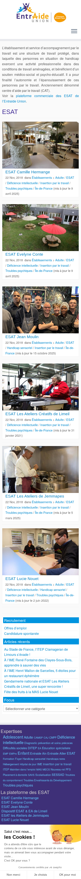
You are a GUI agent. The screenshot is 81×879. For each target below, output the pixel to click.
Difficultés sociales (15, 748)
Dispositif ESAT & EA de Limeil (24, 811)
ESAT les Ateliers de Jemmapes (25, 815)
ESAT (70, 177)
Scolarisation (43, 775)
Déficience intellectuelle (23, 183)
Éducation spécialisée (56, 748)
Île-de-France (44, 188)
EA (39, 748)
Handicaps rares (55, 758)
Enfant (23, 753)
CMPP (52, 737)
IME (39, 764)
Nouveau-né (58, 769)
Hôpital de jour (28, 764)
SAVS (31, 774)
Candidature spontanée (21, 633)
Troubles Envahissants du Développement (47, 780)
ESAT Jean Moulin (22, 337)
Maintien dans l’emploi (23, 769)
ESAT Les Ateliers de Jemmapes (34, 496)
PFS (68, 769)
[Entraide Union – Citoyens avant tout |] (40, 12)
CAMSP (38, 737)
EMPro (13, 753)
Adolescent (13, 737)
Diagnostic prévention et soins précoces (48, 743)
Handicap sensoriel (20, 347)
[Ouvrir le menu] (74, 31)
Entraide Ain (38, 753)
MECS (46, 769)
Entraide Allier (56, 753)
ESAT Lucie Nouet (21, 578)
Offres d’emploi (15, 628)
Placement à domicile (15, 775)
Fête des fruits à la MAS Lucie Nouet (31, 691)
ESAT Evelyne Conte (24, 254)
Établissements (42, 177)
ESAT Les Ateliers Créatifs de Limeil (37, 414)
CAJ (46, 737)
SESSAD (58, 774)
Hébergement (11, 764)
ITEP (6, 769)
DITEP (32, 748)
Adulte (60, 177)
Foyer (18, 759)
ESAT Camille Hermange (27, 172)
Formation (8, 758)
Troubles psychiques (19, 188)
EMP (5, 753)
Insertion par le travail (55, 183)
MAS (39, 769)
